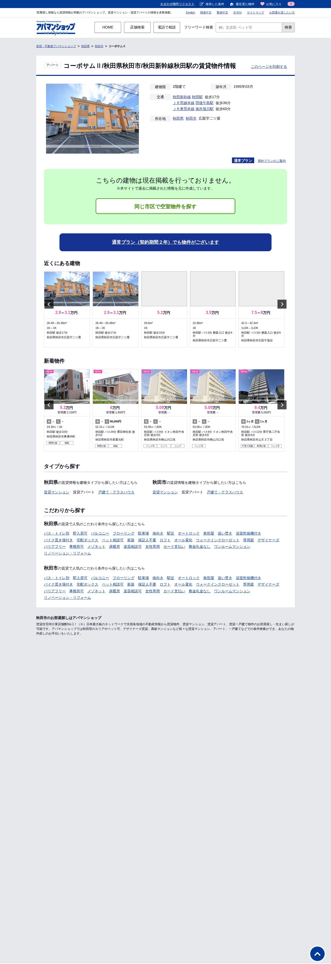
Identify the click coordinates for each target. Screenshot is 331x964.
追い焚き (225, 533)
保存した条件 (215, 4)
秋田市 (99, 46)
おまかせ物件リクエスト (177, 4)
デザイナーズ (268, 540)
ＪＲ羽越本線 (183, 103)
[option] (67, 309)
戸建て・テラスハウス (116, 492)
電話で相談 (167, 27)
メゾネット (96, 546)
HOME (107, 27)
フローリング (123, 533)
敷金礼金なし (199, 546)
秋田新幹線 (182, 97)
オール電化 (183, 540)
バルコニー (100, 533)
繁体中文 (222, 12)
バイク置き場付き (58, 540)
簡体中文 (206, 12)
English (190, 12)
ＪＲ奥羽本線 (183, 109)
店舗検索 (137, 27)
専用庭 (248, 540)
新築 (130, 540)
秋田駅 (197, 97)
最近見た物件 (245, 4)
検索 (288, 27)
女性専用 (152, 546)
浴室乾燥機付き (248, 533)
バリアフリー (55, 546)
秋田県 (85, 46)
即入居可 (80, 533)
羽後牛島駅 (204, 103)
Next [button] (282, 303)
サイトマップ (255, 12)
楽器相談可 (133, 546)
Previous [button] (49, 303)
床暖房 (114, 546)
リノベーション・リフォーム (67, 553)
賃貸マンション (56, 492)
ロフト (165, 540)
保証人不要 (147, 540)
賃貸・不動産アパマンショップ (56, 46)
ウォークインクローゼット (217, 540)
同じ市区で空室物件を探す (165, 206)
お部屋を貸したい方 (282, 12)
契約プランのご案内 (272, 161)
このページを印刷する (269, 66)
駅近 (170, 533)
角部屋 (208, 533)
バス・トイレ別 (56, 533)
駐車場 (143, 533)
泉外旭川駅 (204, 109)
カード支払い (174, 546)
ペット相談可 (113, 540)
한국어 (237, 12)
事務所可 (76, 546)
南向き (158, 533)
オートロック (189, 533)
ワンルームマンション (232, 546)
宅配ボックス (87, 540)
